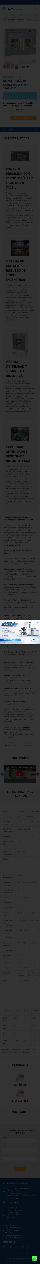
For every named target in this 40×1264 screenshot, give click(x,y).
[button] (37, 623)
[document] (20, 632)
